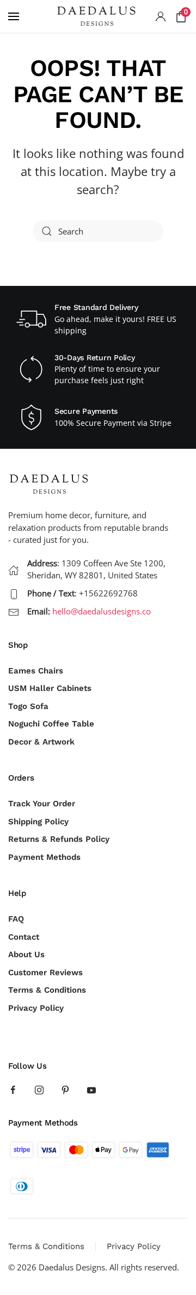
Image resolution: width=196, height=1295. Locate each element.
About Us (26, 954)
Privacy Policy (36, 1008)
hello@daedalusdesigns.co (101, 611)
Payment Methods (44, 857)
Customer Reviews (45, 972)
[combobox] (98, 231)
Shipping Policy (38, 822)
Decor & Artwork (41, 742)
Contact (23, 937)
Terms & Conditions (47, 990)
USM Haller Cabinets (49, 688)
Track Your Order (41, 803)
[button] (13, 16)
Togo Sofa (28, 706)
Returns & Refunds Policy (58, 839)
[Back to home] (98, 16)
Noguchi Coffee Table (51, 724)
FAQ (16, 919)
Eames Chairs (35, 671)
